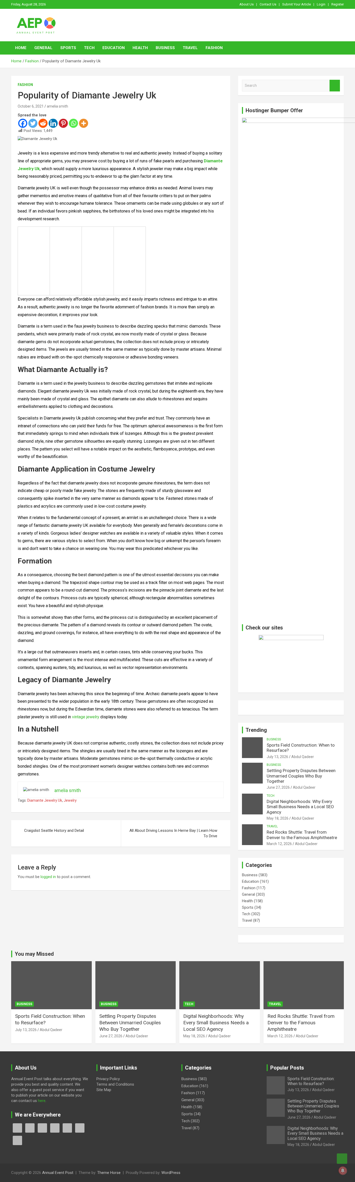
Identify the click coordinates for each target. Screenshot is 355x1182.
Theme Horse (109, 1172)
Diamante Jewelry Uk (44, 800)
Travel (190, 47)
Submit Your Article (296, 4)
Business (165, 47)
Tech (89, 47)
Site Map (103, 1089)
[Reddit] (43, 123)
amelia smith (57, 106)
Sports (68, 47)
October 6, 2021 (31, 106)
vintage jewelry (85, 716)
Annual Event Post (57, 1172)
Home (21, 47)
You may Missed (34, 954)
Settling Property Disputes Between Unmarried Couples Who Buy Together (301, 776)
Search (335, 85)
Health (140, 47)
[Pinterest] (63, 123)
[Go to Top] (342, 1158)
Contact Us (268, 4)
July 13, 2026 (277, 757)
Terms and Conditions (115, 1084)
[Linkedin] (53, 123)
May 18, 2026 (277, 818)
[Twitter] (32, 123)
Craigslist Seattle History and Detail (54, 830)
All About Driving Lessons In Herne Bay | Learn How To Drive (173, 833)
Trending (256, 730)
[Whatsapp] (73, 123)
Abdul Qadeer (302, 757)
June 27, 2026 (278, 787)
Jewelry (70, 800)
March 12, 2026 (279, 844)
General (43, 47)
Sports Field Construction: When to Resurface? (310, 1081)
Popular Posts (287, 1068)
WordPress (170, 1172)
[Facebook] (22, 123)
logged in (48, 876)
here (41, 1100)
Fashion (214, 47)
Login (321, 4)
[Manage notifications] (343, 1170)
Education (113, 47)
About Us (246, 4)
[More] (83, 123)
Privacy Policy (108, 1079)
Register (337, 4)
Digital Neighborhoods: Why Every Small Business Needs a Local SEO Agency (300, 807)
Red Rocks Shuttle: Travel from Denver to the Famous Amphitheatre (302, 834)
